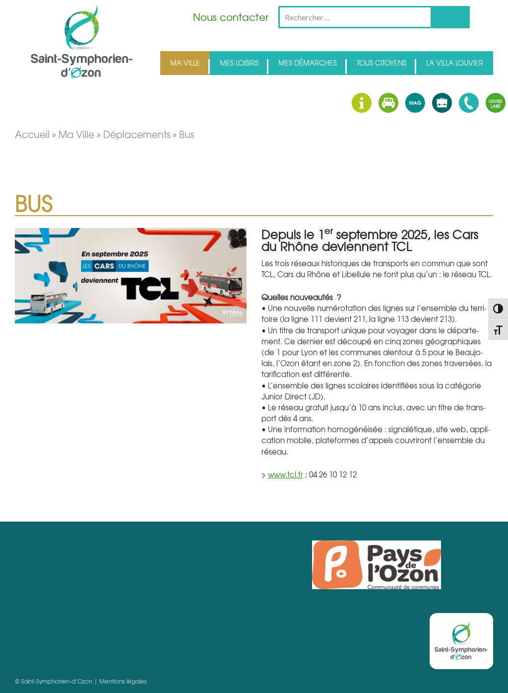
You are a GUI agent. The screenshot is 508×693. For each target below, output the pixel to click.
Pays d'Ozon (376, 565)
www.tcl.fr (285, 474)
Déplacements (136, 134)
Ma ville (76, 134)
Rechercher (451, 17)
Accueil (32, 134)
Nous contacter (230, 16)
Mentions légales (123, 681)
